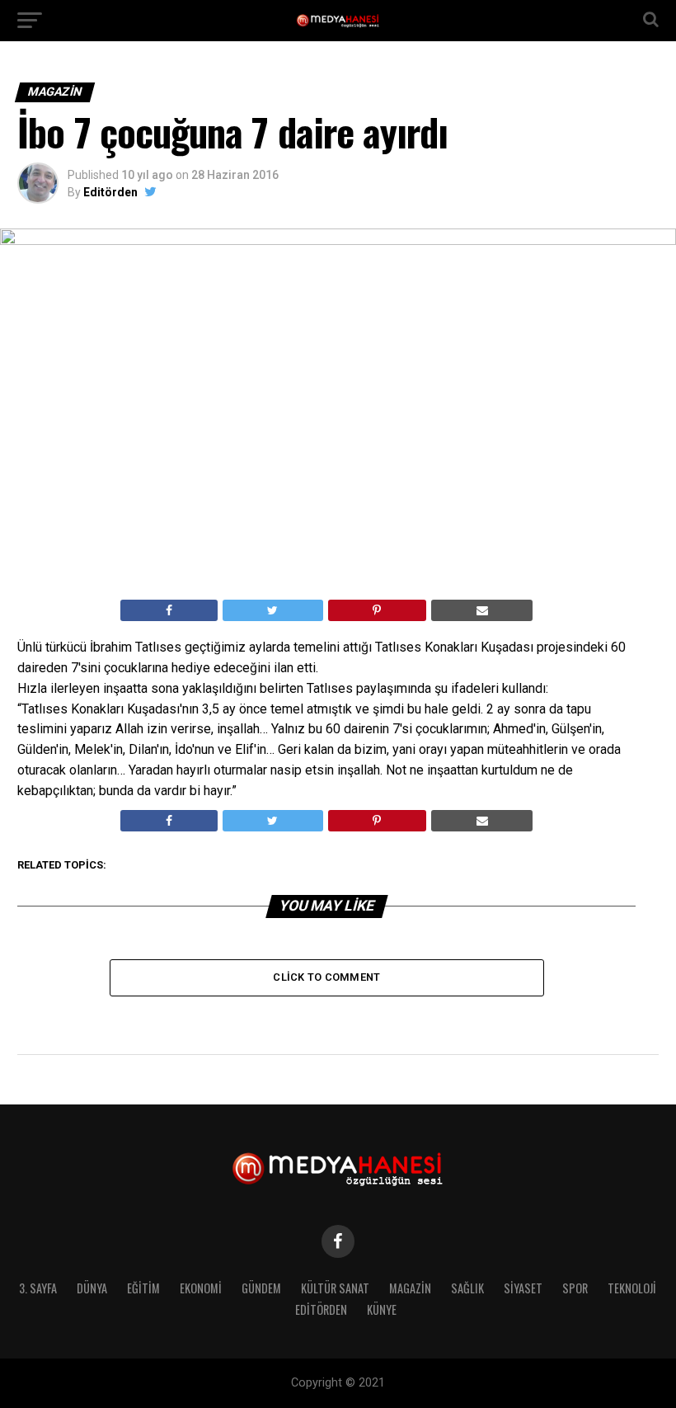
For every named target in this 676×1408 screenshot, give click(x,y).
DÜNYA (92, 1288)
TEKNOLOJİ (632, 1288)
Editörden (110, 192)
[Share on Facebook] (168, 610)
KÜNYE (382, 1309)
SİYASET (523, 1288)
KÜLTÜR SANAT (335, 1288)
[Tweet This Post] (273, 610)
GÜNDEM (261, 1288)
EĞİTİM (143, 1288)
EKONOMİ (201, 1288)
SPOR (575, 1288)
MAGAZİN (410, 1288)
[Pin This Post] (377, 610)
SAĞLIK (467, 1288)
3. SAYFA (38, 1288)
